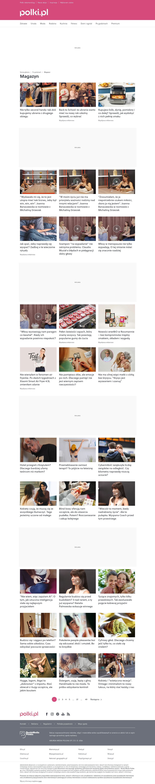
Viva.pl (110, 749)
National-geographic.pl (58, 758)
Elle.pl (22, 749)
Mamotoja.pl (54, 749)
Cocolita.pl (24, 758)
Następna (94, 699)
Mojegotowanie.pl (56, 754)
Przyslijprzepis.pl (85, 758)
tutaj (40, 781)
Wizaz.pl (111, 754)
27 (77, 699)
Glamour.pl (24, 754)
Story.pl (111, 758)
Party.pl (81, 749)
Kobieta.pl (82, 754)
